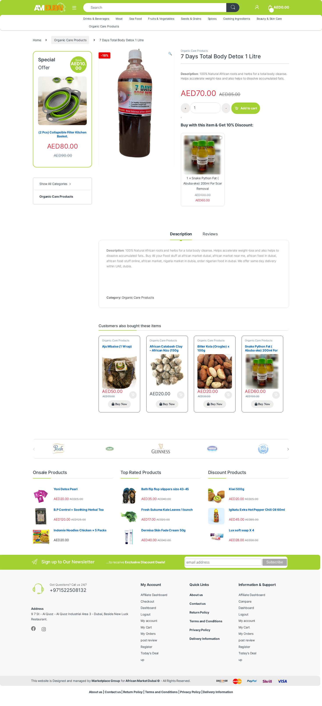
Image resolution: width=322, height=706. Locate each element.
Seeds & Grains (191, 18)
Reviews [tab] (210, 234)
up (142, 660)
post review (149, 640)
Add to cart (249, 108)
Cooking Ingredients (236, 18)
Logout (145, 614)
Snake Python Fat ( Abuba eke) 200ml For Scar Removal (202, 183)
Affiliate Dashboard (154, 595)
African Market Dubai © (143, 681)
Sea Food (135, 18)
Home (37, 40)
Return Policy (199, 612)
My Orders (148, 633)
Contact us (197, 603)
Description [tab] (181, 234)
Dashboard (148, 608)
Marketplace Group (106, 681)
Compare (245, 601)
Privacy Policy (199, 630)
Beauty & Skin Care (269, 18)
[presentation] (288, 449)
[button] (170, 53)
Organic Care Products (104, 26)
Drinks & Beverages (96, 18)
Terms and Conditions (205, 621)
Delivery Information (204, 638)
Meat (119, 18)
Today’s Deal (149, 653)
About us (196, 595)
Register (146, 647)
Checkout (147, 601)
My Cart (146, 627)
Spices (212, 18)
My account (149, 621)
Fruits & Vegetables (161, 18)
